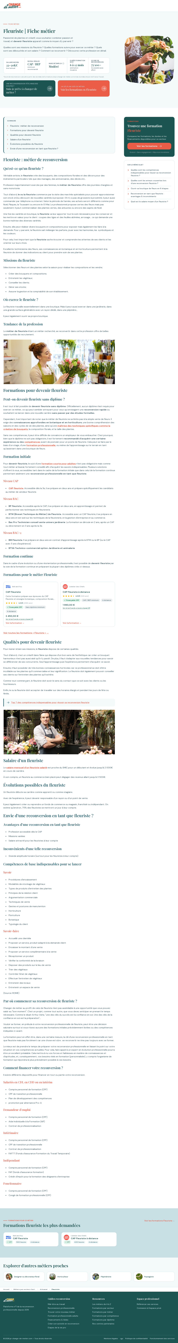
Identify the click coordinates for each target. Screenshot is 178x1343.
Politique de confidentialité (136, 1338)
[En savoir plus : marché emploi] (63, 63)
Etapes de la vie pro (57, 1327)
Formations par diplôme (103, 1320)
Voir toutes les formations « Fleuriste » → (26, 632)
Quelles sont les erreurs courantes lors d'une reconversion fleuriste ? (148, 182)
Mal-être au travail (56, 1304)
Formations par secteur (103, 1308)
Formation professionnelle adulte (63, 1316)
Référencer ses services (147, 1304)
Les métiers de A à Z (101, 1304)
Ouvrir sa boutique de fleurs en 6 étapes (149, 188)
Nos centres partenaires (103, 1323)
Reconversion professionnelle (61, 1308)
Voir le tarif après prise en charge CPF (19, 619)
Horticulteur (62, 1277)
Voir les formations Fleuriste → (159, 1220)
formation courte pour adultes (58, 463)
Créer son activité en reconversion (63, 1323)
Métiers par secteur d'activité (24, 1289)
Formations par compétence (105, 1316)
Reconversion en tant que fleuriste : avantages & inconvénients (147, 195)
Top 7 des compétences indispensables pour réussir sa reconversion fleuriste (50, 702)
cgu (121, 1338)
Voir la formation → (15, 623)
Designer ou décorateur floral (26, 1277)
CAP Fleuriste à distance (76, 592)
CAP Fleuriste (13, 592)
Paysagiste (149, 1277)
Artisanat (43, 1289)
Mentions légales (111, 1338)
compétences (32, 441)
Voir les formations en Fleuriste (79, 89)
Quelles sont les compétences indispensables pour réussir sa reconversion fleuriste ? (151, 173)
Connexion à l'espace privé (149, 1308)
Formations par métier (102, 1312)
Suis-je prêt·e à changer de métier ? (21, 90)
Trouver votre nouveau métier (61, 1312)
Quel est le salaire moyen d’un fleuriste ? (149, 201)
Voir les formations (147, 146)
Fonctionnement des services (162, 1338)
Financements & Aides (58, 1320)
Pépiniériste (106, 1277)
